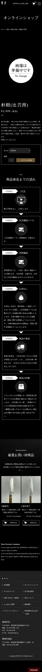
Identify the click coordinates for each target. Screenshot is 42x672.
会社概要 (7, 585)
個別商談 (28, 604)
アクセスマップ (9, 591)
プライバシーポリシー (11, 611)
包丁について (29, 598)
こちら (14, 140)
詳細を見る (13, 522)
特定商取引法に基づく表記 (31, 612)
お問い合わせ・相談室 (11, 598)
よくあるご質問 (9, 604)
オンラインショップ (31, 585)
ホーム (6, 578)
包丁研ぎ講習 (29, 591)
